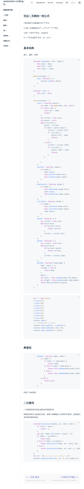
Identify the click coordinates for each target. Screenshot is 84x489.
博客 (67, 3)
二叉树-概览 (37, 478)
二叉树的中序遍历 (66, 478)
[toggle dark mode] (73, 2)
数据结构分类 (40, 3)
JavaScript (59, 3)
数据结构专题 (8, 10)
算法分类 (50, 3)
